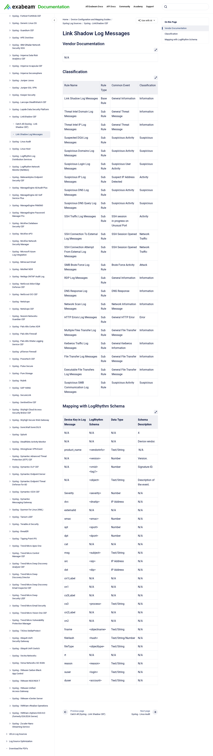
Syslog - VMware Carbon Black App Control (26, 672)
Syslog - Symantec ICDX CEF (26, 492)
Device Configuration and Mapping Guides (91, 19)
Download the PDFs (18, 748)
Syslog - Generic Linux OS (24, 23)
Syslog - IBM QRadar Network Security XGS (26, 47)
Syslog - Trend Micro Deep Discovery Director (24, 576)
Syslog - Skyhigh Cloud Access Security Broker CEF (27, 411)
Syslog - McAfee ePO (22, 234)
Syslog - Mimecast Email (24, 262)
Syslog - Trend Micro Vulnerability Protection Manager (28, 622)
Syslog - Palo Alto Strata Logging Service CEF (27, 343)
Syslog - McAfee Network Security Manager (24, 243)
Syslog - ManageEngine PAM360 (27, 205)
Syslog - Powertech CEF (23, 359)
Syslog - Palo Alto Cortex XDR (26, 326)
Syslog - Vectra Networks (24, 656)
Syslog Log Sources (72, 23)
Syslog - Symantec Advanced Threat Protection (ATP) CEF (29, 458)
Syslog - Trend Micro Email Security (29, 606)
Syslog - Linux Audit (21, 141)
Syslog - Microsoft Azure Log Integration (24, 253)
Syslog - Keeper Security (23, 95)
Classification (171, 34)
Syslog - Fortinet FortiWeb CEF (26, 16)
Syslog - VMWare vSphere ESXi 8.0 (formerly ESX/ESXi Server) (28, 715)
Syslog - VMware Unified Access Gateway (23, 690)
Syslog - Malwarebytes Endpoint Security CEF (27, 179)
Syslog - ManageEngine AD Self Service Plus (27, 197)
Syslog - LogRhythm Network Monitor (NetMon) (26, 168)
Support (150, 6)
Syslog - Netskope (21, 301)
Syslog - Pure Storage (22, 373)
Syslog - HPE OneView (23, 37)
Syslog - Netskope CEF (23, 309)
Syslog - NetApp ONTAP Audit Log (28, 276)
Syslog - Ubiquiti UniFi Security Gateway (22, 640)
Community (124, 6)
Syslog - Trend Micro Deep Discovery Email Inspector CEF (29, 586)
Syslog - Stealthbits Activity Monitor (29, 442)
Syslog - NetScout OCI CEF (25, 294)
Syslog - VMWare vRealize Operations (30, 706)
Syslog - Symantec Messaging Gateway (22, 501)
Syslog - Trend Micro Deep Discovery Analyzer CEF (29, 565)
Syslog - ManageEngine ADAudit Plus (29, 187)
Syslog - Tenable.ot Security (25, 524)
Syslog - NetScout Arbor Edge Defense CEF (26, 286)
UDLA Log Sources (18, 734)
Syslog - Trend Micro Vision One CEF (29, 613)
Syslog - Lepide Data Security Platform (30, 109)
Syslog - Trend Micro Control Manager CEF (25, 555)
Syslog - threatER (20, 531)
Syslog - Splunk (19, 434)
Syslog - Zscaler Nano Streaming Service (22, 725)
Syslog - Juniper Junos (23, 80)
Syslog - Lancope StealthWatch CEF (29, 102)
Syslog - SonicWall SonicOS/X (26, 427)
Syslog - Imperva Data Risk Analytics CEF (25, 57)
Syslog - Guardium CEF (23, 30)
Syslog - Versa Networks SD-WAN (28, 663)
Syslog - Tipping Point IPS (24, 538)
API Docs (111, 6)
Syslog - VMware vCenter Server (27, 698)
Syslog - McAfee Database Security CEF (25, 225)
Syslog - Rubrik (19, 380)
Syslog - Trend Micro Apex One (26, 546)
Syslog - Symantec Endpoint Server (28, 474)
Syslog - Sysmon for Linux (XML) (27, 509)
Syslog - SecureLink (21, 395)
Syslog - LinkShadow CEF (24, 116)
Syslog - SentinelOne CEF (24, 402)
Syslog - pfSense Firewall (24, 351)
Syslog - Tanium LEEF (22, 517)
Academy (138, 6)
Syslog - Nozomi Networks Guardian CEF (24, 318)
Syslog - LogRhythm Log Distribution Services (23, 158)
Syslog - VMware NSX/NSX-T (26, 681)
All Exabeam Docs (94, 6)
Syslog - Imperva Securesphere (27, 73)
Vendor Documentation (176, 28)
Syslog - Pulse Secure (22, 366)
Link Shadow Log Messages (29, 134)
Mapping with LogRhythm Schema (181, 39)
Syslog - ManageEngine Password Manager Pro (28, 214)
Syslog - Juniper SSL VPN (24, 87)
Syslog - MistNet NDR (22, 269)
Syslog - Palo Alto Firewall (24, 334)
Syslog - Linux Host (21, 149)
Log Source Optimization (20, 741)
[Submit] (165, 6)
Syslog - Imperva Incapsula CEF (27, 66)
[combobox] (185, 7)
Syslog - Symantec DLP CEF (25, 467)
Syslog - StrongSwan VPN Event (27, 449)
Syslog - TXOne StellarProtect (26, 630)
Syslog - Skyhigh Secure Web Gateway (30, 420)
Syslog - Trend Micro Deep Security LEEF (24, 597)
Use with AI (146, 20)
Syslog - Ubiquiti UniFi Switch (26, 648)
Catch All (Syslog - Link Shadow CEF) (26, 126)
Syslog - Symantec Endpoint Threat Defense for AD (28, 483)
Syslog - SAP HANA (21, 388)
